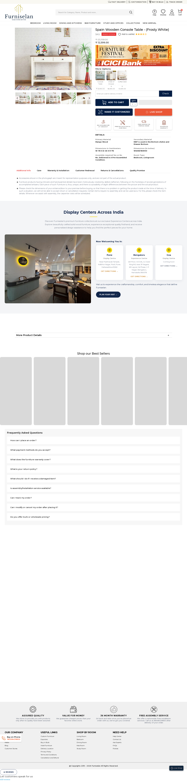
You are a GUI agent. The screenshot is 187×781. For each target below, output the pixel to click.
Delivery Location (47, 748)
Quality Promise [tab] (137, 170)
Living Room (81, 736)
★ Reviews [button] (8, 772)
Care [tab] (39, 170)
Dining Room (82, 742)
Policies (115, 748)
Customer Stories (11, 748)
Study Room (81, 748)
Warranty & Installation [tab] (58, 170)
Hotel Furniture (46, 745)
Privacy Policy (46, 752)
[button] (141, 34)
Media (7, 742)
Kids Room (81, 745)
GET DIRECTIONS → (109, 271)
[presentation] (17, 98)
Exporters (44, 739)
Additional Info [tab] (24, 170)
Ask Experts (117, 742)
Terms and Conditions (49, 755)
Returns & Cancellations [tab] (112, 170)
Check (165, 93)
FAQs (115, 745)
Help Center (117, 736)
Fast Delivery (118, 2)
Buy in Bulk (157, 2)
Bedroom (80, 739)
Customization (138, 2)
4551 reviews (5, 779)
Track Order (175, 2)
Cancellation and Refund (50, 758)
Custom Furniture (47, 736)
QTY (134, 101)
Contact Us (117, 739)
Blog (6, 745)
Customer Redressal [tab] (85, 170)
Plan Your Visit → (108, 294)
